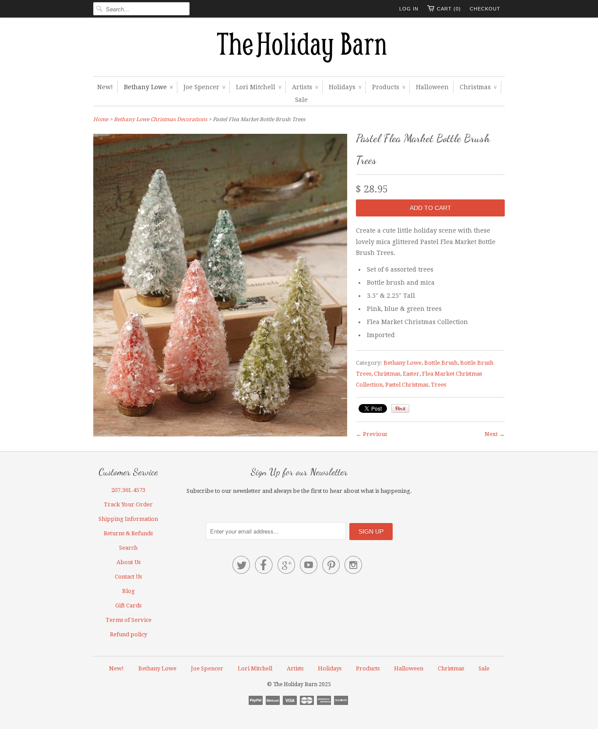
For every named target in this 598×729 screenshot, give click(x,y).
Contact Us (128, 576)
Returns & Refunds (128, 533)
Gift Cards (128, 605)
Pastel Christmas (406, 384)
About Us (128, 562)
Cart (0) (449, 8)
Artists (305, 87)
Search (128, 547)
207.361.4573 (128, 490)
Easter (411, 373)
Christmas (478, 87)
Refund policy (128, 634)
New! (105, 87)
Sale (301, 99)
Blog (128, 591)
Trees (438, 384)
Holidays (345, 87)
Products (388, 87)
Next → (495, 434)
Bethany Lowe (148, 87)
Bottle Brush (440, 362)
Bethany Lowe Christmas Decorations (160, 119)
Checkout (485, 8)
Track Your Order (128, 504)
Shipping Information (128, 519)
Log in (409, 8)
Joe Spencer (204, 87)
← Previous (371, 434)
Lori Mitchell (258, 87)
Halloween (432, 87)
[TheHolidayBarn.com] (299, 49)
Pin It (400, 408)
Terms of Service (128, 620)
